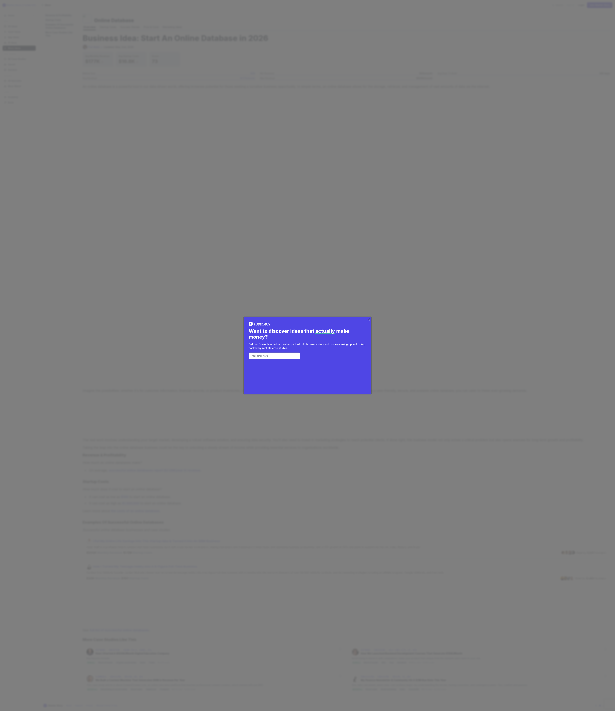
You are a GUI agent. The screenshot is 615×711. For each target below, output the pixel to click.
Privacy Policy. (286, 367)
